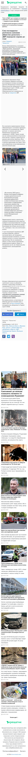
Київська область (14, 326)
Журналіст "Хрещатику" (9, 320)
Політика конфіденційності (10, 751)
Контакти (22, 751)
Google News (8, 314)
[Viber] (13, 336)
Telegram (21, 314)
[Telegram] (8, 336)
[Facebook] (3, 336)
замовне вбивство (16, 327)
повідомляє (13, 92)
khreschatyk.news (16, 754)
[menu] (2, 3)
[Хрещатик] (14, 2)
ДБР (17, 329)
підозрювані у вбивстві (8, 329)
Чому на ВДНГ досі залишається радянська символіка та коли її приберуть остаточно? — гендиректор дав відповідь (14, 20)
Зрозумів (14, 15)
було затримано (15, 303)
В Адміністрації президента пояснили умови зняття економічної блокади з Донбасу (13, 25)
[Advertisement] (14, 109)
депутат (8, 327)
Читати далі (13, 717)
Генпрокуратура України (9, 331)
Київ (7, 326)
